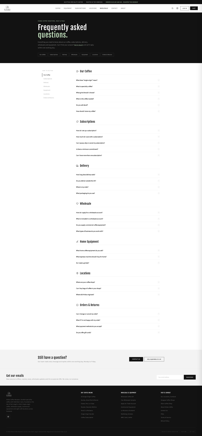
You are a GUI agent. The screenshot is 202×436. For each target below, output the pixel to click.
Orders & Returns (107, 54)
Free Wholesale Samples (128, 400)
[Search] (172, 8)
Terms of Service (166, 417)
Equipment (68, 8)
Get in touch (78, 45)
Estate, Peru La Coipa (87, 403)
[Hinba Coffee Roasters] (7, 8)
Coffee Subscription (87, 417)
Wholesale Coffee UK (127, 397)
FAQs (162, 414)
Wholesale (104, 8)
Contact (114, 8)
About (123, 8)
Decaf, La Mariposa (87, 410)
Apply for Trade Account (128, 403)
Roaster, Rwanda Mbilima (89, 407)
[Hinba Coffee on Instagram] (8, 417)
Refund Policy (165, 421)
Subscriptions (80, 8)
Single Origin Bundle (87, 414)
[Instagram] (177, 8)
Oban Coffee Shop (166, 403)
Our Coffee (43, 54)
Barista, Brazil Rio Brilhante (89, 400)
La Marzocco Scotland (128, 410)
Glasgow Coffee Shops (168, 400)
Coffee (57, 8)
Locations (93, 8)
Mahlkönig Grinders (127, 414)
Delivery (64, 54)
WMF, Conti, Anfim (126, 417)
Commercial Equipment (128, 407)
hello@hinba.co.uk (154, 359)
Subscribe (189, 377)
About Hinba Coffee (167, 407)
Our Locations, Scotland (168, 397)
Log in (185, 8)
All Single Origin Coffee (88, 397)
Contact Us (136, 359)
